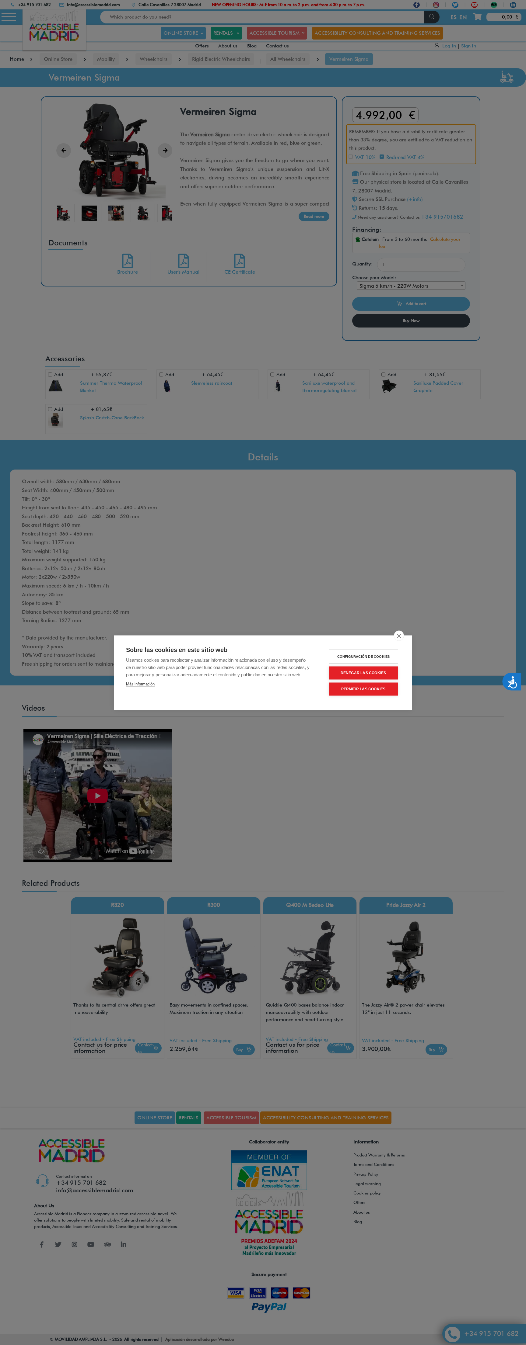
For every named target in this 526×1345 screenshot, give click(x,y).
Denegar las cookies (363, 673)
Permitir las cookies (363, 689)
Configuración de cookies (363, 656)
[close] (399, 635)
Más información (140, 683)
